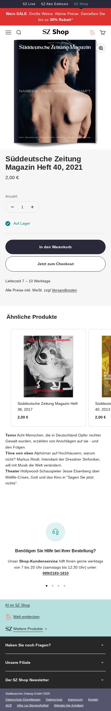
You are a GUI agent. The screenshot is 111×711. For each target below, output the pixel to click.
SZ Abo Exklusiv (54, 4)
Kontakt (93, 699)
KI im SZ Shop (17, 605)
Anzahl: (11, 196)
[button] (5, 378)
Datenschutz (54, 699)
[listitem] (48, 378)
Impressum (75, 699)
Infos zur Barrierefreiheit (32, 705)
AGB (8, 705)
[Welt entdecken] (8, 616)
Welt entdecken (26, 616)
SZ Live (29, 4)
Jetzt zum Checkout (55, 264)
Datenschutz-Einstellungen (22, 699)
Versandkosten (64, 290)
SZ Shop (81, 4)
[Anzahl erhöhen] (32, 207)
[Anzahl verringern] (12, 207)
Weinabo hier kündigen (69, 705)
